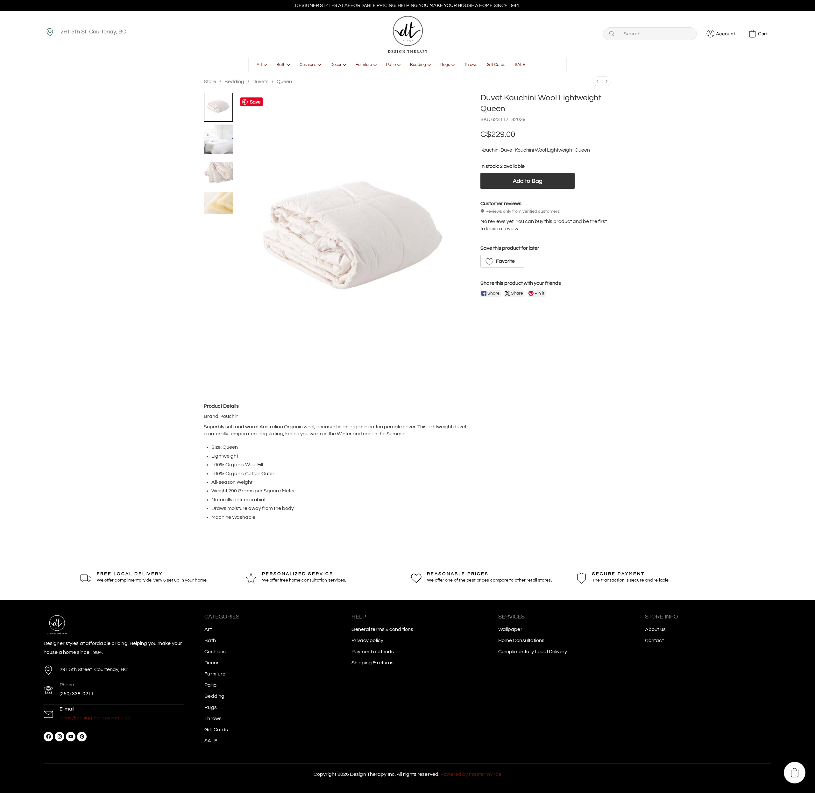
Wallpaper (510, 629)
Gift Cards (216, 729)
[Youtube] (70, 736)
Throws (213, 718)
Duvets (260, 81)
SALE (210, 740)
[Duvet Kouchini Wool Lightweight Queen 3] (218, 203)
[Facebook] (48, 736)
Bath (210, 640)
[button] (502, 261)
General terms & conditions (382, 629)
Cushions (215, 651)
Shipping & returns (372, 662)
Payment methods (372, 651)
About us (655, 629)
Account (726, 34)
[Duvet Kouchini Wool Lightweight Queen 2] (218, 171)
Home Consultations (521, 640)
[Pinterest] (82, 736)
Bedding (234, 81)
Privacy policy (367, 640)
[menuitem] (597, 81)
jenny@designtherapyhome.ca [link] (95, 717)
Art (207, 629)
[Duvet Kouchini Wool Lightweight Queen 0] (218, 107)
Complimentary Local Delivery (532, 651)
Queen (284, 81)
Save (255, 102)
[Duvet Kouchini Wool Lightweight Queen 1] (218, 139)
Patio (210, 685)
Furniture (214, 673)
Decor (211, 662)
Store (210, 81)
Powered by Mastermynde (470, 774)
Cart (763, 34)
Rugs (210, 707)
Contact (654, 640)
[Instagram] (59, 736)
